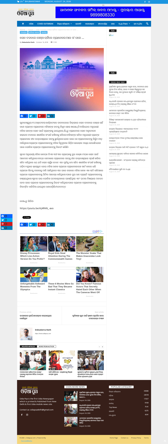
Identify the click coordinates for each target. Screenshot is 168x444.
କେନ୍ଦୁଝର (112, 415)
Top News (52, 369)
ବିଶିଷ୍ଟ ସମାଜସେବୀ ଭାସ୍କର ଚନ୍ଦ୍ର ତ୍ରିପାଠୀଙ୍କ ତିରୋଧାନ (127, 121)
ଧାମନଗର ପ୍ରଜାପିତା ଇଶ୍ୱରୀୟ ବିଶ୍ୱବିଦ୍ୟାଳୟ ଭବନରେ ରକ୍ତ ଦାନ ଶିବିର (127, 111)
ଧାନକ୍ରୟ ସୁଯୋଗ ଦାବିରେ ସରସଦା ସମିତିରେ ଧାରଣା (128, 153)
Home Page (114, 438)
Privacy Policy (136, 438)
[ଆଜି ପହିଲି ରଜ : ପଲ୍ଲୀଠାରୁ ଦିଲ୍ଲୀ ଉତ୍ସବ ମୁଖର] (62, 360)
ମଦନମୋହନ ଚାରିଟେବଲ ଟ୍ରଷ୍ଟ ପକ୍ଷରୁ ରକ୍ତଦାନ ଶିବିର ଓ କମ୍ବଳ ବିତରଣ (31, 374)
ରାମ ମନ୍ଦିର (138, 23)
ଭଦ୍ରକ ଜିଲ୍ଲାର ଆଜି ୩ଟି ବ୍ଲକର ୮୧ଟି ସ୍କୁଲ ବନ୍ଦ (128, 147)
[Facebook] (145, 2)
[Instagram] (149, 2)
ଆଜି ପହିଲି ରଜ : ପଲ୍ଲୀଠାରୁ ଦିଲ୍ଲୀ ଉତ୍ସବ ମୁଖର (60, 373)
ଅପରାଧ (30, 29)
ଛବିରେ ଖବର (34, 32)
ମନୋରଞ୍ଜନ (89, 23)
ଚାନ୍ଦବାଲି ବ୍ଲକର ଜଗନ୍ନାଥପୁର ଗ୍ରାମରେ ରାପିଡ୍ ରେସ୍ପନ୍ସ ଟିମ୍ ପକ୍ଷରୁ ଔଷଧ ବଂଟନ (127, 102)
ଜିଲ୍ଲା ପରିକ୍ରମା (63, 23)
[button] (147, 24)
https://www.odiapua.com (43, 333)
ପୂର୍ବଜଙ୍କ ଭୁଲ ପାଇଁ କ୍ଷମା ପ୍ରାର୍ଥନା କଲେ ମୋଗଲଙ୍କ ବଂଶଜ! (88, 317)
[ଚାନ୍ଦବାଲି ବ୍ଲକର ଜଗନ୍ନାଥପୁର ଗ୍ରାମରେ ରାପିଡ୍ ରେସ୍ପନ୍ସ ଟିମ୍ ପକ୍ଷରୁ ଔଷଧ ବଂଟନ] (70, 409)
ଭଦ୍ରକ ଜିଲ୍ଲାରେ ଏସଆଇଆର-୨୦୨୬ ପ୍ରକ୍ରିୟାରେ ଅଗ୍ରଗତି (123, 130)
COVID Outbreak (45, 23)
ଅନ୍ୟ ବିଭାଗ (123, 23)
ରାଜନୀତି (78, 23)
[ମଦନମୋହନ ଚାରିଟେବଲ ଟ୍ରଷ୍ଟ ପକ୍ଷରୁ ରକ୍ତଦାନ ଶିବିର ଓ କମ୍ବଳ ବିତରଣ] (33, 360)
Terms (146, 438)
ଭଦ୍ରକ (111, 399)
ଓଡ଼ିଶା (31, 23)
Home (22, 29)
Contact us (124, 438)
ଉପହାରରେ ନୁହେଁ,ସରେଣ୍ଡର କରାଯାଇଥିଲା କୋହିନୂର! (35, 317)
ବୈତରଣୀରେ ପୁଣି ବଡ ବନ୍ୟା (119, 169)
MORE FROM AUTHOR (46, 346)
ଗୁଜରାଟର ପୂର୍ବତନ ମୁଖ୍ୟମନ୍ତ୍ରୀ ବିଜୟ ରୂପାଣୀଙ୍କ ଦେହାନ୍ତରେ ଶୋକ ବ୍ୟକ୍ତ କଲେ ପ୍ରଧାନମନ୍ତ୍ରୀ (90, 374)
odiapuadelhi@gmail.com (41, 409)
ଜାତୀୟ (44, 32)
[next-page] (102, 346)
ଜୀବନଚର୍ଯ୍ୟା (102, 23)
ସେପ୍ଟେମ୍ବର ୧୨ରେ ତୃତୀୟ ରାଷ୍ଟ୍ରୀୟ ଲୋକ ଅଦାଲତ (126, 139)
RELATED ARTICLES (28, 346)
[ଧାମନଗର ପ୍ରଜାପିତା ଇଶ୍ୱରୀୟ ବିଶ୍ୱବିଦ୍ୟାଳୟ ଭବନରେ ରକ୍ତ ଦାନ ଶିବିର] (70, 422)
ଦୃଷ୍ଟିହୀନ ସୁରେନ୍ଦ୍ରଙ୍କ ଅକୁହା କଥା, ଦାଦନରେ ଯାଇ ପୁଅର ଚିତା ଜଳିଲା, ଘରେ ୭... (91, 394)
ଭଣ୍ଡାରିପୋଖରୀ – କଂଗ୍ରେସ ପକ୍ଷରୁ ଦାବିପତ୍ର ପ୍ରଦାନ (127, 161)
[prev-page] (99, 346)
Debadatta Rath (28, 42)
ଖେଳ (113, 23)
